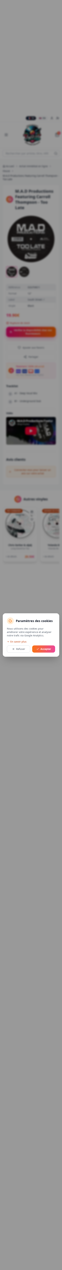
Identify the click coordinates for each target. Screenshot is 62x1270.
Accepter (45, 649)
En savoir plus (18, 641)
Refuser (20, 649)
